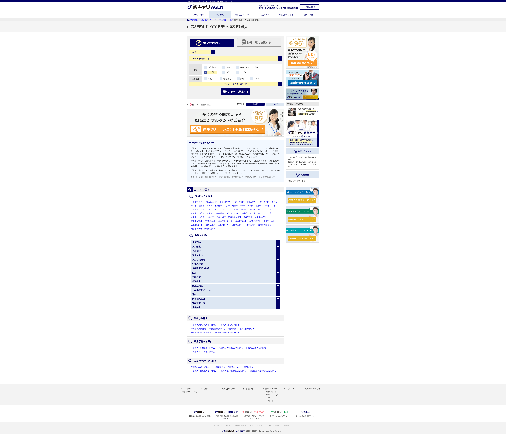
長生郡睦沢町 (196, 225)
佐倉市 (259, 206)
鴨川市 (253, 209)
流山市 (225, 209)
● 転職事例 (266, 398)
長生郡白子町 (223, 225)
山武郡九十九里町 (225, 221)
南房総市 (261, 213)
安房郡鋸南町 (209, 229)
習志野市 (194, 209)
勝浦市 (209, 209)
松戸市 (227, 206)
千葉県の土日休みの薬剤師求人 (204, 371)
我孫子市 (244, 209)
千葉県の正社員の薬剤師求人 (203, 348)
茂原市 (243, 206)
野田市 (235, 206)
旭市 (274, 206)
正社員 (210, 78)
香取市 (193, 217)
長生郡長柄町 (236, 225)
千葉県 (230, 20)
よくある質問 (263, 15)
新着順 (255, 104)
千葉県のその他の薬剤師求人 (227, 332)
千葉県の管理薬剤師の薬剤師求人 (262, 371)
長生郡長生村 (209, 225)
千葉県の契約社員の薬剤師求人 (230, 348)
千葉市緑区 (251, 202)
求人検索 (220, 15)
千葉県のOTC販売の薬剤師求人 (241, 329)
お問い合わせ (261, 425)
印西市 (237, 213)
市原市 (217, 209)
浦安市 (201, 213)
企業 (228, 72)
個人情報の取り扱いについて (244, 425)
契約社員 (227, 78)
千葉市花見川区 (210, 202)
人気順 (275, 104)
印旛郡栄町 (248, 217)
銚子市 (274, 202)
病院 (227, 67)
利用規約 (228, 425)
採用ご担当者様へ (275, 425)
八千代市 (234, 209)
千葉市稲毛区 (225, 202)
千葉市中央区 (196, 202)
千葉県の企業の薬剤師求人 (202, 332)
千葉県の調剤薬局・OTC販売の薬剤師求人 (208, 329)
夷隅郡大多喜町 (264, 225)
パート (256, 78)
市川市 (193, 206)
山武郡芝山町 (240, 221)
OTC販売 (211, 72)
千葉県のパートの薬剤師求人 (203, 352)
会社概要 (287, 425)
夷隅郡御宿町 (196, 229)
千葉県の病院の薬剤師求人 (230, 325)
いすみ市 (210, 217)
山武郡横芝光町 (254, 221)
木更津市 (218, 206)
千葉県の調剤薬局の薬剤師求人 (204, 325)
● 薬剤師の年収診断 (269, 392)
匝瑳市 (270, 213)
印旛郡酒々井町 (234, 217)
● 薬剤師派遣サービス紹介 (189, 392)
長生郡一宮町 (269, 221)
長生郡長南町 (250, 225)
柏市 (202, 209)
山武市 (201, 217)
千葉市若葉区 (238, 202)
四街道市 (210, 213)
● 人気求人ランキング (270, 395)
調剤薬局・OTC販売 (248, 67)
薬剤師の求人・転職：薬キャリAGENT (203, 20)
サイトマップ (217, 425)
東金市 (266, 206)
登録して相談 (307, 15)
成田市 (251, 206)
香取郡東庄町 (209, 221)
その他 (242, 72)
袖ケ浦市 (220, 213)
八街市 (229, 213)
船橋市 (201, 206)
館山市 (209, 206)
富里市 (253, 213)
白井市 (245, 213)
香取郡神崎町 (260, 217)
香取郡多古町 (196, 221)
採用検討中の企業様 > (309, 7)
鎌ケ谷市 (261, 209)
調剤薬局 (211, 67)
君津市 (270, 209)
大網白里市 (221, 217)
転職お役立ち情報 (286, 15)
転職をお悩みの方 (242, 15)
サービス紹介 (198, 15)
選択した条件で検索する (236, 91)
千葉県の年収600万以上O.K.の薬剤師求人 (208, 367)
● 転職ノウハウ (268, 401)
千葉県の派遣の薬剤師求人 (256, 348)
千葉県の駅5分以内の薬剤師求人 (232, 371)
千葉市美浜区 (263, 202)
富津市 (193, 213)
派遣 (242, 78)
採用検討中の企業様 (312, 389)
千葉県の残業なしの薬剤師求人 (240, 367)
